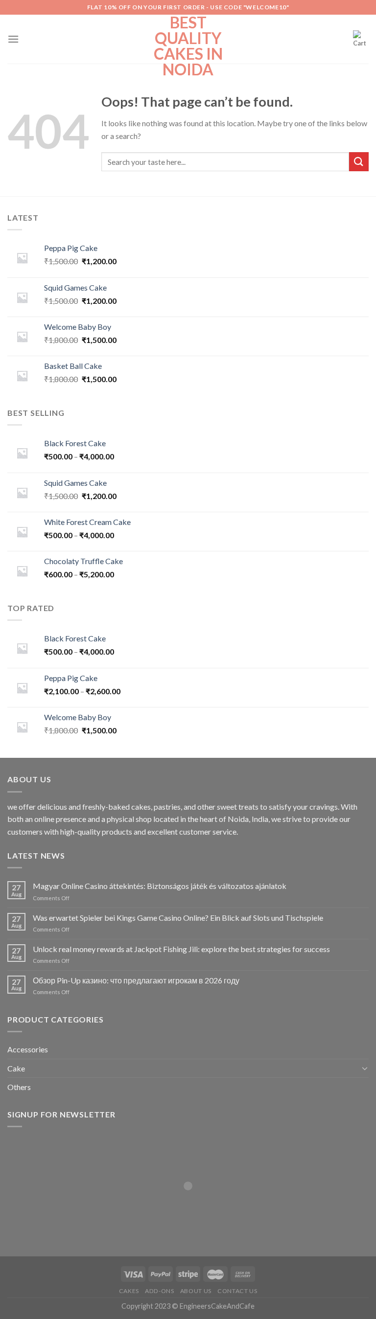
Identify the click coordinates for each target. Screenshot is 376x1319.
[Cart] (361, 39)
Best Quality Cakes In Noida (188, 46)
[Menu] (13, 39)
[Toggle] (365, 1068)
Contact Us (237, 1291)
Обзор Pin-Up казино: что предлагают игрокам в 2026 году (136, 980)
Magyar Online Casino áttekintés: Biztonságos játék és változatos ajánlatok (159, 885)
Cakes (129, 1291)
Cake (16, 1068)
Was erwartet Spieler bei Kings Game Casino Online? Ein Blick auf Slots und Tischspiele (178, 917)
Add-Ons (159, 1291)
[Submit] (359, 161)
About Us (196, 1291)
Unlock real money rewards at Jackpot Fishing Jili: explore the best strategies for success (181, 949)
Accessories (27, 1049)
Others (19, 1087)
